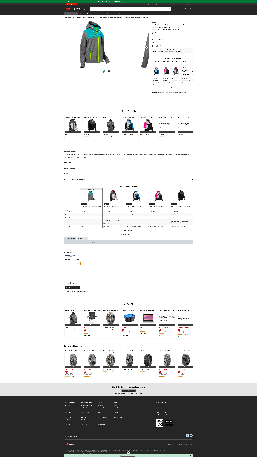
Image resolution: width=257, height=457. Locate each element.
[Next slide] (192, 1)
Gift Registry (83, 417)
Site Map (115, 410)
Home (65, 17)
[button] (169, 9)
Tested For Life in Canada (102, 417)
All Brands (99, 414)
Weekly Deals (92, 13)
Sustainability (100, 422)
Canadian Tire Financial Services (87, 405)
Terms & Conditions (117, 407)
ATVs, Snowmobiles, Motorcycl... (84, 17)
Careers (99, 412)
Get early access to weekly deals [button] (128, 455)
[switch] (67, 211)
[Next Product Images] (146, 47)
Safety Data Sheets (68, 419)
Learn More (158, 417)
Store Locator (67, 405)
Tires (114, 13)
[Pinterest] (76, 436)
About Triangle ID (101, 407)
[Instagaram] (71, 436)
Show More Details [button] (128, 230)
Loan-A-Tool (83, 422)
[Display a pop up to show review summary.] (112, 137)
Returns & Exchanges (69, 414)
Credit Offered (152, 4)
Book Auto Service (138, 13)
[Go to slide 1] (104, 71)
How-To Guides (84, 424)
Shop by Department (72, 13)
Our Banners (100, 410)
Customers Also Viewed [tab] (70, 238)
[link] (156, 30)
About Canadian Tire (101, 405)
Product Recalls (68, 417)
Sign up (158, 407)
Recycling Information (102, 424)
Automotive (71, 17)
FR (190, 4)
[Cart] (190, 9)
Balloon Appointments (85, 419)
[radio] (154, 46)
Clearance (102, 13)
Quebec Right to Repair (118, 417)
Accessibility (116, 412)
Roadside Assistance (85, 412)
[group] (90, 329)
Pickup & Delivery (68, 412)
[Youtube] (74, 436)
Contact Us (67, 422)
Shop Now (123, 1)
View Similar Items (176, 29)
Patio (108, 13)
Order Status (179, 8)
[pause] (68, 1)
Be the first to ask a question (72, 287)
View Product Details (166, 29)
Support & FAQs (68, 407)
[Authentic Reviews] (70, 256)
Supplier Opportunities (102, 426)
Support (167, 4)
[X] (68, 436)
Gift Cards (83, 414)
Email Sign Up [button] (160, 4)
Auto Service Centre (85, 407)
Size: (153, 42)
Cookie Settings (68, 424)
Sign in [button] (187, 4)
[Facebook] (65, 436)
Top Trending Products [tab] (82, 238)
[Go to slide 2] (108, 71)
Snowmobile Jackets (129, 17)
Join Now (139, 393)
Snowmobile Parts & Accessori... (101, 17)
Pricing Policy (116, 414)
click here (183, 92)
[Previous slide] (65, 1)
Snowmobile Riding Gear (116, 17)
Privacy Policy (116, 405)
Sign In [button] (128, 390)
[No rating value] (155, 29)
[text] (157, 83)
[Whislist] (185, 9)
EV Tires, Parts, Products (85, 410)
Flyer (83, 13)
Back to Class (121, 13)
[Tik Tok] (79, 436)
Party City (129, 13)
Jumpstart (99, 419)
